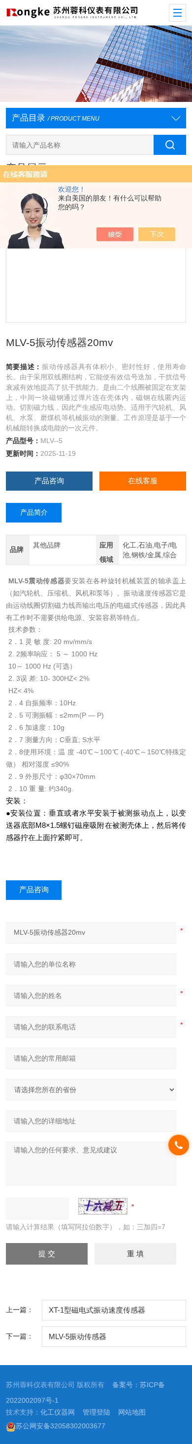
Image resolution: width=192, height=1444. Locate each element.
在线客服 (143, 481)
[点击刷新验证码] (103, 1206)
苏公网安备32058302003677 (60, 1426)
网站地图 (132, 1412)
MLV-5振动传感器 (77, 1337)
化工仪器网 (57, 1412)
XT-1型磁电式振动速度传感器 (97, 1310)
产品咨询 (49, 481)
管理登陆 (96, 1412)
